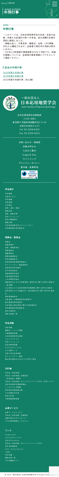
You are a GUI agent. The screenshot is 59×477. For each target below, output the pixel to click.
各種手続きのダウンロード (15, 418)
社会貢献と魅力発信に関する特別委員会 (21, 305)
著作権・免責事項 (29, 167)
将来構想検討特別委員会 (14, 228)
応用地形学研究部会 (13, 268)
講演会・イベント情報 (14, 330)
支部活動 (8, 202)
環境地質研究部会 (12, 273)
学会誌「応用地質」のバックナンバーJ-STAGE (23, 443)
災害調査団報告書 (12, 399)
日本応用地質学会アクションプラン (19, 225)
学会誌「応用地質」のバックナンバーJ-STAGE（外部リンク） (30, 381)
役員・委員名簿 (11, 214)
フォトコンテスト (12, 339)
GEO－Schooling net (14, 449)
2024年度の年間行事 (13, 76)
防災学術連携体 (11, 446)
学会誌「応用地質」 (13, 373)
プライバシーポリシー (30, 162)
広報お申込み (29, 146)
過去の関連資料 (11, 219)
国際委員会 (9, 250)
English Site (29, 154)
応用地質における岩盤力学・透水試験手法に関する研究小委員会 (29, 292)
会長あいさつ (10, 196)
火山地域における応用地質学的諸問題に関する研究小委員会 (29, 288)
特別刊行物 (9, 396)
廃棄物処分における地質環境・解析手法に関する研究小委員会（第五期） (29, 283)
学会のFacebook (12, 440)
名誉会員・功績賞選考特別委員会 (18, 299)
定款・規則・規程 (12, 208)
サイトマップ (29, 158)
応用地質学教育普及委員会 (15, 262)
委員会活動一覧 (11, 314)
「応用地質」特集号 (13, 378)
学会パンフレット (12, 216)
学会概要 (8, 193)
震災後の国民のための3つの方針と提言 (20, 359)
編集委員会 (9, 253)
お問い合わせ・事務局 (30, 142)
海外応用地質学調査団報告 (15, 384)
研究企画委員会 (11, 259)
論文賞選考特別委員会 (14, 302)
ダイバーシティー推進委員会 (16, 265)
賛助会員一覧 (10, 458)
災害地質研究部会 (12, 276)
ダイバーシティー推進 (14, 356)
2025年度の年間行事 (13, 72)
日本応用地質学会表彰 (14, 336)
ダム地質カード (11, 350)
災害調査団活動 (11, 333)
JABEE (7, 452)
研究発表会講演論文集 (14, 390)
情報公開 (8, 222)
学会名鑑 (8, 455)
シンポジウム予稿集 (13, 387)
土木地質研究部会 (12, 279)
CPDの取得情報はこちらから (17, 421)
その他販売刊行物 (12, 393)
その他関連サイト (12, 461)
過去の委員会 (10, 311)
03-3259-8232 (32, 129)
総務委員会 (9, 245)
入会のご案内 (29, 150)
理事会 (7, 242)
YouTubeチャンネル (13, 347)
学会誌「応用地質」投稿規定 (16, 376)
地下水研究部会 (11, 270)
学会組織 (8, 199)
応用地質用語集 (11, 345)
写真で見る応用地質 (13, 353)
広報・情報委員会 (12, 247)
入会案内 (8, 205)
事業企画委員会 (11, 256)
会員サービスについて (14, 412)
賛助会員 (8, 211)
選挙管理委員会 (11, 296)
